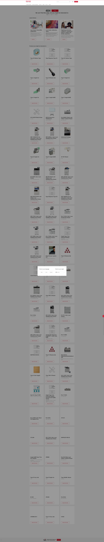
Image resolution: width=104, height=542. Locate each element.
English (41, 272)
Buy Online (76, 1)
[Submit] (69, 1)
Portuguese (51, 272)
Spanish (46, 272)
